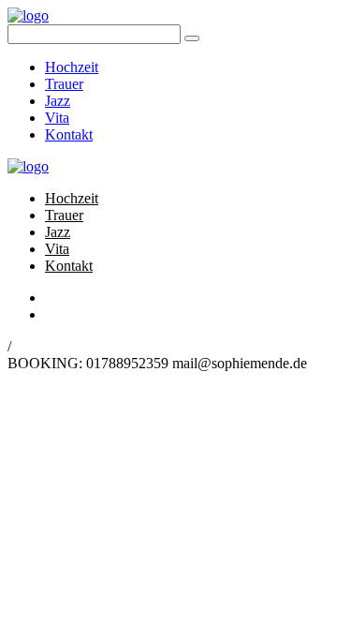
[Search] (191, 38)
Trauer (64, 84)
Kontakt (69, 134)
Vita (57, 118)
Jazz (57, 101)
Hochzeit (71, 67)
